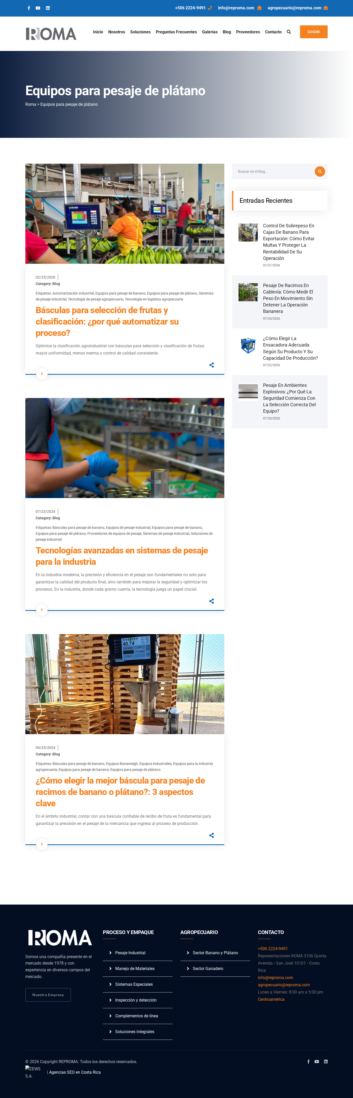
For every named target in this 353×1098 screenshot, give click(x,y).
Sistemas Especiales (134, 984)
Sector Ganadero (208, 968)
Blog (227, 31)
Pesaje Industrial (130, 952)
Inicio (98, 31)
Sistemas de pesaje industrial (166, 533)
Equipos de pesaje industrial (128, 527)
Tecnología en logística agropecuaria (154, 299)
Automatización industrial (73, 293)
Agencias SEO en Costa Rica (75, 1072)
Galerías (210, 31)
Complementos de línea (136, 1015)
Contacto (273, 31)
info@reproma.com (236, 7)
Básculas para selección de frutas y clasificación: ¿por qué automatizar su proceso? (107, 321)
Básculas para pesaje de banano (78, 527)
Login (314, 31)
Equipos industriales (155, 764)
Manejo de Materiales (135, 968)
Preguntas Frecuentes (176, 31)
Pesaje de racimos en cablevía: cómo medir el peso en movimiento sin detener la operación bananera (288, 298)
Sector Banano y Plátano (215, 952)
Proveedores (248, 31)
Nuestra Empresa (48, 994)
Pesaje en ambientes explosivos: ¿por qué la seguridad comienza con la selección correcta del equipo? (289, 398)
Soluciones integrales (134, 1031)
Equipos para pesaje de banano (120, 293)
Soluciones (140, 31)
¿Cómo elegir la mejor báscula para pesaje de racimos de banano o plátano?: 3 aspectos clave (120, 791)
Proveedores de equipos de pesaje (114, 533)
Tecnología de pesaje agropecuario (95, 299)
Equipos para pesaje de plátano (172, 293)
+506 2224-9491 (190, 7)
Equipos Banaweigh (122, 764)
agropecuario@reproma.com (294, 7)
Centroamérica (271, 999)
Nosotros (116, 31)
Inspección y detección (136, 1000)
